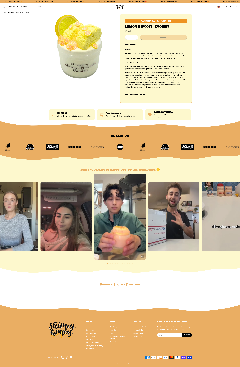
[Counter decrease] (127, 37)
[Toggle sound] (142, 256)
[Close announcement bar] (238, 1)
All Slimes (11, 12)
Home (4, 12)
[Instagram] (62, 357)
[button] (4, 7)
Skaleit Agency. (133, 363)
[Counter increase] (136, 37)
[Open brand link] (16, 147)
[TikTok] (66, 357)
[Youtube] (71, 357)
